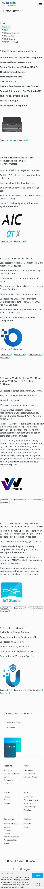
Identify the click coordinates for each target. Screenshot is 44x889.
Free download (35, 354)
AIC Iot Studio (9, 783)
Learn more (19, 241)
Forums (7, 797)
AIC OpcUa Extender (10, 32)
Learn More (19, 140)
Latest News (28, 770)
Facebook (20, 861)
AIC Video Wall (8, 36)
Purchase (4, 357)
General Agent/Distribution (11, 835)
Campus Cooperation (9, 828)
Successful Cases (30, 777)
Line (16, 869)
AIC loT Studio (8, 38)
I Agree (37, 875)
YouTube (32, 861)
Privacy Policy (29, 803)
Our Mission (28, 797)
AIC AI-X (5, 26)
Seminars (7, 800)
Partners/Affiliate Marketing (10, 842)
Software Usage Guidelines (30, 808)
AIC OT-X (6, 29)
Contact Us (5, 140)
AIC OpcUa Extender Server (11, 775)
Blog (11, 861)
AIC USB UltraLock (10, 42)
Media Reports (29, 773)
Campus (7, 803)
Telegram (26, 869)
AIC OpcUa (8, 770)
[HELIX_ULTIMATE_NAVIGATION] (40, 3)
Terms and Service (31, 800)
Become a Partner (11, 823)
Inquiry (26, 827)
